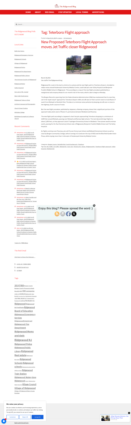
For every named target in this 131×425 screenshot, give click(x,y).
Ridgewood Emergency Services (23, 55)
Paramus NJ (77, 147)
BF (45, 147)
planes (84, 147)
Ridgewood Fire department (22, 71)
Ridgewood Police (19, 67)
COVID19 (22, 294)
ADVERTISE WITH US (23, 267)
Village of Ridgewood (20, 63)
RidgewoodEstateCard (23, 321)
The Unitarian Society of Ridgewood (25, 79)
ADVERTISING (98, 12)
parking (22, 301)
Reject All (25, 417)
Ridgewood (20, 303)
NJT (26, 298)
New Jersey (21, 298)
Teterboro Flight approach (103, 147)
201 (16, 285)
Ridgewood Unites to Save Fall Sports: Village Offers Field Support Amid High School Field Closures (27, 146)
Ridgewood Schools (20, 59)
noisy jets (70, 147)
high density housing (31, 296)
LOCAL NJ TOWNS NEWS (24, 264)
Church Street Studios (21, 108)
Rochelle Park (62, 144)
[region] (25, 411)
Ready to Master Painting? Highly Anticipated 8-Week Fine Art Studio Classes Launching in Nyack (26, 191)
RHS (34, 300)
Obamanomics (30, 298)
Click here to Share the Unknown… (24, 257)
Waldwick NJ (50, 149)
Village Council (29, 384)
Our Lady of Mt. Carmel (21, 92)
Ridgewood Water (19, 84)
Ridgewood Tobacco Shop (22, 100)
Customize (12, 417)
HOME (28, 12)
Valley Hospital (19, 88)
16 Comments (68, 38)
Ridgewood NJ (90, 147)
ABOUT (38, 12)
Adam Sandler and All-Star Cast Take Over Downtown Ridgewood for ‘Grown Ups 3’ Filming (27, 200)
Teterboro (81, 144)
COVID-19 (16, 294)
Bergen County (52, 144)
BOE (21, 291)
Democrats (28, 294)
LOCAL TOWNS (82, 12)
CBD (24, 291)
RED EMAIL (49, 12)
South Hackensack (71, 144)
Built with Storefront (21, 423)
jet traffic (56, 147)
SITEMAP (19, 270)
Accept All (37, 417)
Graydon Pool (22, 296)
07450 (21, 285)
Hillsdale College (19, 112)
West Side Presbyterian (21, 96)
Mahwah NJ (63, 147)
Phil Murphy (28, 301)
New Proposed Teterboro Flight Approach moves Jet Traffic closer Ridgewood (73, 44)
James (60, 38)
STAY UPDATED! (65, 12)
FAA (48, 147)
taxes (26, 381)
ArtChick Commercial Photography (24, 104)
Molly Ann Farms (19, 51)
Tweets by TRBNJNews (21, 243)
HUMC (51, 147)
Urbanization (32, 381)
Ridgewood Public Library (22, 75)
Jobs (15, 298)
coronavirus (30, 291)
